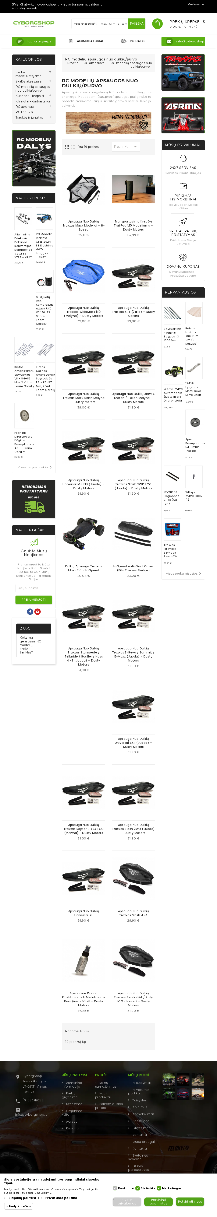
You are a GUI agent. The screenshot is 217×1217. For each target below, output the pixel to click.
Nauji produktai (103, 1095)
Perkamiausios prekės (109, 1106)
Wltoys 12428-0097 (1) (193, 496)
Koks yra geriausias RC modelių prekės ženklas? (30, 645)
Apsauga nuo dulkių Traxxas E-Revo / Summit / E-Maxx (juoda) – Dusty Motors (133, 654)
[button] (34, 41)
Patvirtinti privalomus (127, 1202)
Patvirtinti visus (190, 1201)
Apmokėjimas (143, 1114)
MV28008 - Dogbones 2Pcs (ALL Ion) (172, 498)
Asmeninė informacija (72, 1085)
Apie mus (139, 1107)
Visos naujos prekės (35, 467)
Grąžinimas (141, 1128)
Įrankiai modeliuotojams (28, 74)
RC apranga (24, 107)
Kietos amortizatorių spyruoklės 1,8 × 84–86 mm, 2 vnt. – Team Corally (24, 376)
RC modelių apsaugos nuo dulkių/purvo (32, 88)
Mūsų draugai (143, 1142)
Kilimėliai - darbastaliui (32, 101)
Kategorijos (28, 59)
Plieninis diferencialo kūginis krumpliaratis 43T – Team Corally (24, 442)
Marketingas (172, 1188)
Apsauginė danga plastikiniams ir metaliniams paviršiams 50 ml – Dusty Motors (83, 999)
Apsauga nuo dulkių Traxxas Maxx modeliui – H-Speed (84, 225)
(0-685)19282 (32, 1100)
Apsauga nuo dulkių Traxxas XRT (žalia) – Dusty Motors (133, 312)
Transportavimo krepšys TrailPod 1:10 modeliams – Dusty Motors (133, 225)
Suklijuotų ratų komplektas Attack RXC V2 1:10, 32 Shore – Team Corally (45, 310)
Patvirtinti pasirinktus (158, 1202)
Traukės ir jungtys (29, 117)
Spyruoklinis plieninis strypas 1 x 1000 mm (172, 334)
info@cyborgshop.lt (31, 1114)
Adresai (72, 1121)
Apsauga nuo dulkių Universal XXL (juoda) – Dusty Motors (133, 743)
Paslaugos (141, 1121)
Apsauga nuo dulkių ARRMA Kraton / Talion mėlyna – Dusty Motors (133, 398)
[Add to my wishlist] (87, 236)
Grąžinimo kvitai (72, 1113)
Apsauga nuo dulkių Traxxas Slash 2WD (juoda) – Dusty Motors (133, 829)
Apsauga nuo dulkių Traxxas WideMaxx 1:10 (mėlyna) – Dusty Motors (83, 312)
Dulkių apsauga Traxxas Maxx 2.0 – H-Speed (83, 568)
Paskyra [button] (196, 4)
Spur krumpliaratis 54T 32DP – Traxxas (195, 445)
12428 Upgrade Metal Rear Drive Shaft (193, 389)
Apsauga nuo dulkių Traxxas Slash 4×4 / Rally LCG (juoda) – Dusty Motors (133, 999)
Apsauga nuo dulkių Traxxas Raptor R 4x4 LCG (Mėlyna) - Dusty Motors (84, 829)
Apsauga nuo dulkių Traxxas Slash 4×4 (133, 913)
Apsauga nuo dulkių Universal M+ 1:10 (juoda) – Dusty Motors (84, 484)
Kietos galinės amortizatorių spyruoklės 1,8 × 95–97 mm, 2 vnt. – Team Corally (46, 378)
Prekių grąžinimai (70, 1095)
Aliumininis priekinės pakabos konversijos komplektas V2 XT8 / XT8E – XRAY (23, 245)
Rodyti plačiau (20, 1206)
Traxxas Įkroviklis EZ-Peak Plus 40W (170, 550)
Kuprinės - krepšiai (29, 96)
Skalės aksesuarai (28, 81)
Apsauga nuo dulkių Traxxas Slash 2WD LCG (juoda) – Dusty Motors (133, 484)
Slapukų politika (22, 1198)
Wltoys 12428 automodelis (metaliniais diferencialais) (175, 395)
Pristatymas (142, 1083)
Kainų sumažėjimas (106, 1085)
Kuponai (72, 1128)
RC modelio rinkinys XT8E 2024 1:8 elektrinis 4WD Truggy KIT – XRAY (44, 245)
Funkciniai (126, 1188)
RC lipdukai (24, 112)
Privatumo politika (138, 1092)
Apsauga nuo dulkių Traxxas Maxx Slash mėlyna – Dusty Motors (84, 398)
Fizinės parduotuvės (138, 1168)
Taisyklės (139, 1100)
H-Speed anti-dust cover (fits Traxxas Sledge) (133, 568)
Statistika (148, 1188)
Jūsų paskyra (75, 1075)
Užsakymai (74, 1104)
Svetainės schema (138, 1157)
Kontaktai (140, 1135)
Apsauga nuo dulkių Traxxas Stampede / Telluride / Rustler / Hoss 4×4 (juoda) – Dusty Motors (83, 656)
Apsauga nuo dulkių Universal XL (83, 913)
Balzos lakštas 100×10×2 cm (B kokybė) (191, 336)
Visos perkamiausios (184, 573)
